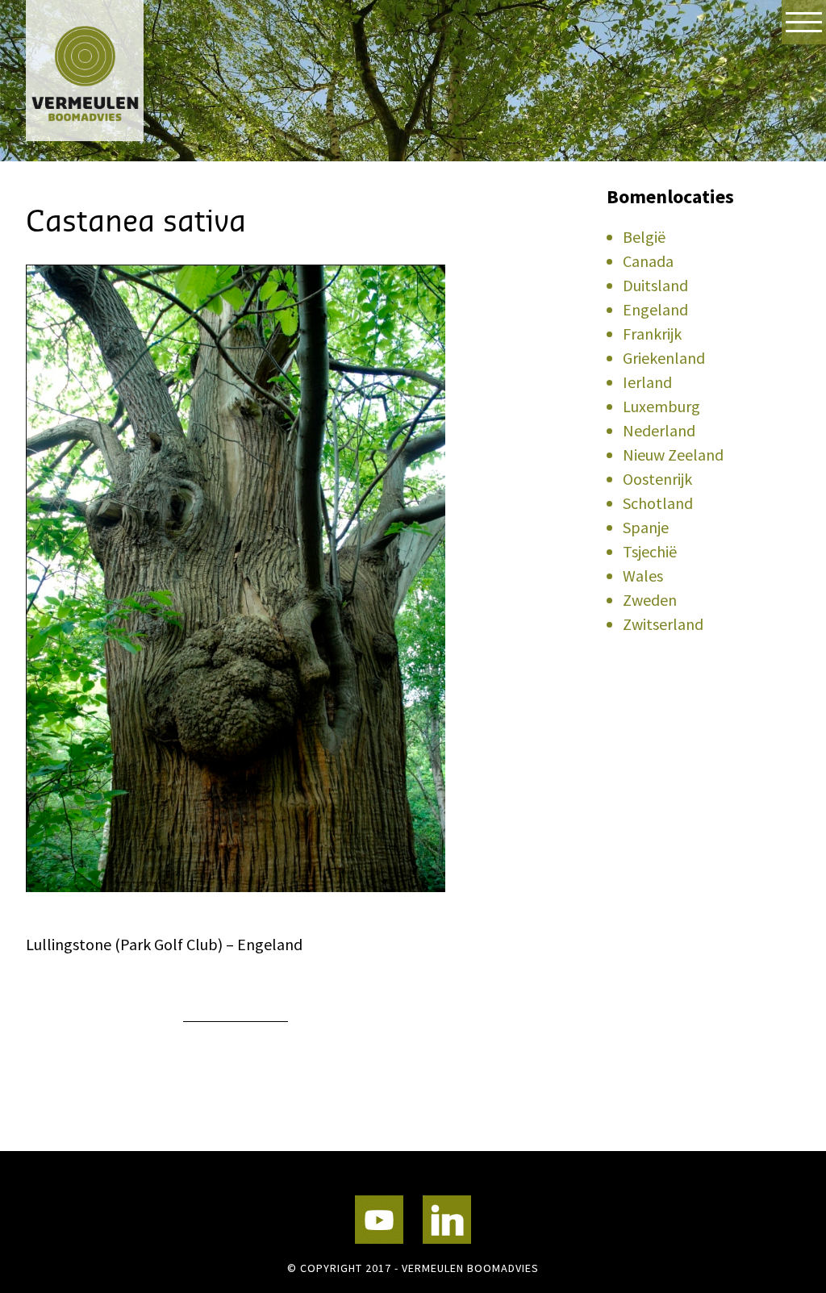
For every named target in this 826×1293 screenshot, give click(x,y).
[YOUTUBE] (379, 1219)
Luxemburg (661, 406)
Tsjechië (650, 551)
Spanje (646, 527)
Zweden (650, 600)
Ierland (647, 382)
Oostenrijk (657, 479)
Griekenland (664, 358)
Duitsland (655, 285)
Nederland (659, 430)
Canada (648, 261)
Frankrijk (652, 333)
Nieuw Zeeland (673, 454)
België (644, 237)
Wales (643, 575)
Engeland (655, 309)
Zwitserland (663, 624)
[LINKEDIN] (447, 1219)
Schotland (658, 503)
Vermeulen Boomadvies (106, 70)
